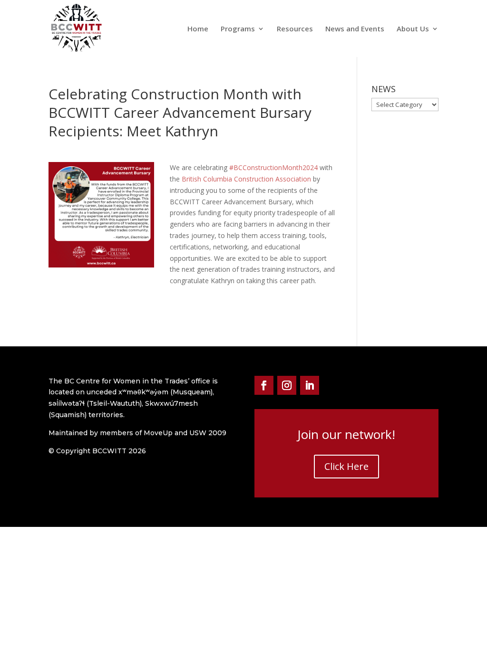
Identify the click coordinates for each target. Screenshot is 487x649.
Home (197, 29)
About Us (413, 29)
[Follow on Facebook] (263, 385)
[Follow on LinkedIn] (309, 385)
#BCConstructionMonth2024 (273, 167)
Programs (238, 29)
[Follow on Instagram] (286, 385)
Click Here (346, 466)
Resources (295, 29)
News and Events (354, 29)
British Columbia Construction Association (246, 178)
